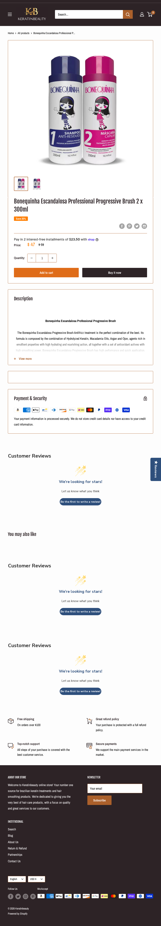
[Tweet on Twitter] (137, 226)
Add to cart (46, 272)
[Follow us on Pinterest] (33, 896)
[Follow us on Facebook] (10, 896)
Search (12, 829)
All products (23, 33)
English (13, 879)
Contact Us (14, 861)
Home (11, 33)
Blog (10, 835)
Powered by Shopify (17, 913)
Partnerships (15, 854)
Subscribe (99, 800)
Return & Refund (17, 848)
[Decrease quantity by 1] (31, 258)
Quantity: (19, 258)
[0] (149, 14)
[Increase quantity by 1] (52, 258)
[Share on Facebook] (122, 226)
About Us (13, 842)
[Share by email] (144, 226)
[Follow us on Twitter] (18, 896)
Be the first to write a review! (80, 502)
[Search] (128, 14)
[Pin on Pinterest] (129, 226)
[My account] (142, 14)
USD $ (33, 879)
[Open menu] (10, 14)
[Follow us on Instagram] (25, 896)
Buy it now (114, 272)
